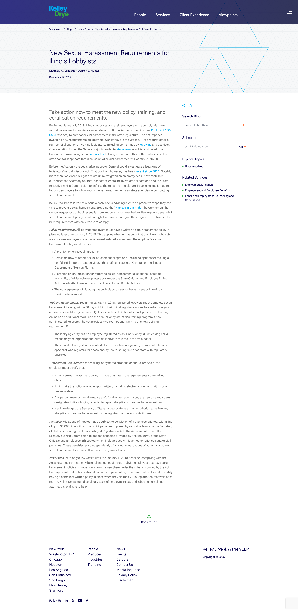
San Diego (57, 580)
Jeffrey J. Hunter (88, 70)
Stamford (56, 590)
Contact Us (124, 564)
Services (163, 15)
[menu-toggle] (289, 13)
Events (121, 554)
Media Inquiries (128, 570)
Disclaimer (124, 580)
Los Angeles (58, 570)
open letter (97, 154)
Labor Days (84, 29)
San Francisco (60, 575)
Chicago (55, 559)
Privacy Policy (126, 575)
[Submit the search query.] (244, 125)
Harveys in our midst (128, 207)
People (140, 15)
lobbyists (146, 144)
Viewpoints (228, 15)
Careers (122, 559)
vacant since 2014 (147, 171)
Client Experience (194, 15)
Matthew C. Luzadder (63, 70)
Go (241, 147)
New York (56, 549)
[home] (59, 12)
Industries (95, 559)
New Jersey (58, 585)
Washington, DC (61, 554)
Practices (95, 554)
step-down (124, 149)
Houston (55, 564)
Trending (94, 564)
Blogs (70, 29)
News (120, 549)
